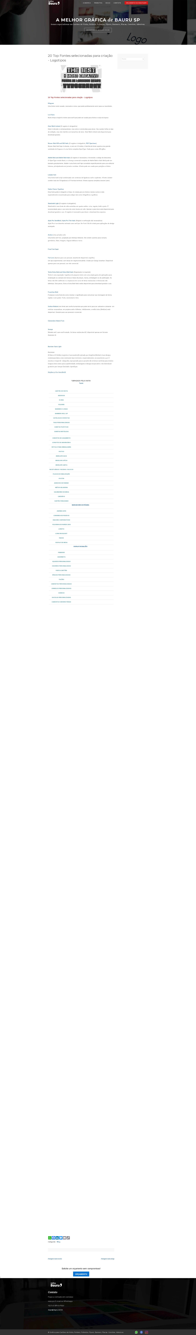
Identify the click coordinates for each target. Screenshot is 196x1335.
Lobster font (52, 175)
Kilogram (51, 103)
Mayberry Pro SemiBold (57, 372)
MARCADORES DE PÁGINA (80, 505)
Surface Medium (53, 306)
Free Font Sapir (53, 249)
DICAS (108, 3)
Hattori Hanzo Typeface (56, 189)
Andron (50, 235)
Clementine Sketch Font (56, 321)
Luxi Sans (51, 115)
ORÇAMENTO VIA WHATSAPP (136, 3)
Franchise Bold (53, 292)
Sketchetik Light (53, 203)
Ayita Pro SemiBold (54, 220)
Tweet (81, 383)
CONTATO (117, 3)
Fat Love (51, 258)
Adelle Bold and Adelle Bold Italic (59, 157)
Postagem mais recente (55, 1259)
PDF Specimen (91, 143)
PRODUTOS (98, 3)
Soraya (50, 329)
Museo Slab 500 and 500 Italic (58, 143)
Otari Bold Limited (54, 126)
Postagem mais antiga (107, 1259)
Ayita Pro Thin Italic (68, 220)
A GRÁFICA (87, 3)
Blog (58, 1242)
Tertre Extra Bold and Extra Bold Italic (60, 272)
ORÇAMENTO (81, 1274)
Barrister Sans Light (54, 346)
